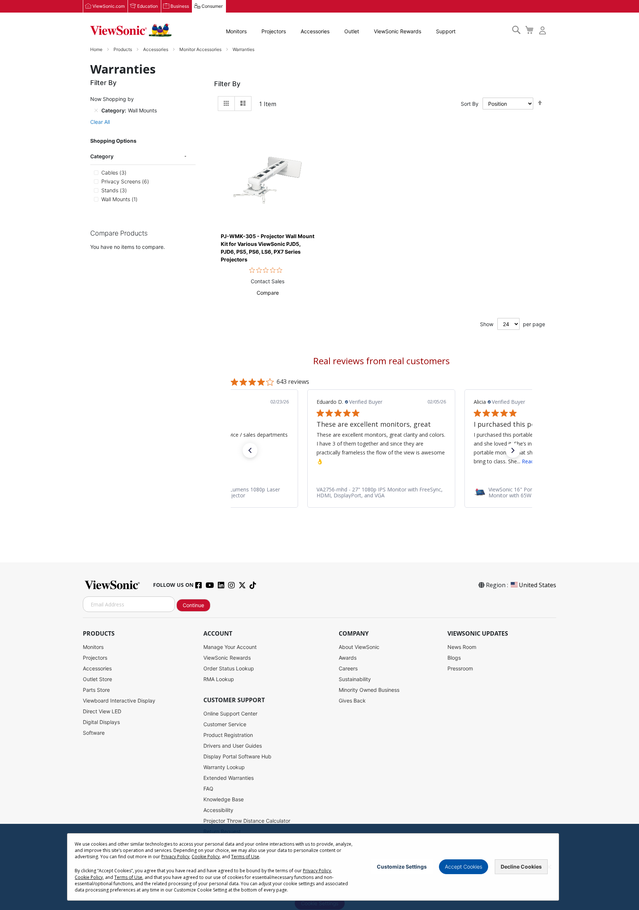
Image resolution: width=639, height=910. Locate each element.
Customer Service (224, 724)
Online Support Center (230, 713)
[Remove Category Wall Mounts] (96, 110)
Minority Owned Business (369, 690)
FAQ (208, 788)
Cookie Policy (206, 856)
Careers (348, 668)
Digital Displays (101, 722)
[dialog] (319, 867)
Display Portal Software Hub (237, 756)
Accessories (315, 31)
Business (179, 6)
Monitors (236, 31)
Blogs (454, 657)
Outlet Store (97, 679)
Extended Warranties (228, 778)
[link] (381, 492)
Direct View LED (102, 711)
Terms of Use (245, 856)
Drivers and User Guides (232, 745)
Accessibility (218, 810)
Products (123, 49)
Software (94, 733)
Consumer (212, 6)
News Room (461, 647)
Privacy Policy (175, 856)
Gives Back (352, 700)
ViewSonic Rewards (397, 31)
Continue (193, 605)
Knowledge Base (223, 799)
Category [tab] (102, 156)
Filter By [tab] (227, 84)
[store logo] (131, 30)
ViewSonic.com (108, 6)
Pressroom (460, 668)
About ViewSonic (359, 647)
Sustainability (355, 679)
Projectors (273, 31)
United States (537, 585)
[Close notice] (549, 867)
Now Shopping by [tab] (112, 99)
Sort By (470, 104)
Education (147, 6)
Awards (347, 657)
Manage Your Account (230, 647)
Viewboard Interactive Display (119, 700)
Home (97, 49)
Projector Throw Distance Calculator (246, 821)
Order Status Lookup (228, 668)
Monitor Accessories (201, 49)
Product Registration (228, 735)
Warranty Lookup (224, 767)
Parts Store (96, 690)
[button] (268, 293)
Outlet (351, 31)
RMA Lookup (218, 679)
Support (446, 31)
